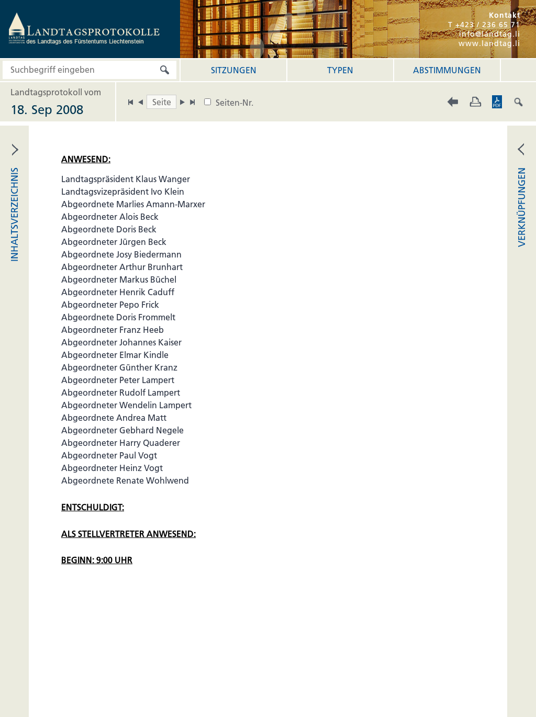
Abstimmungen (447, 70)
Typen (340, 70)
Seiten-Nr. (234, 102)
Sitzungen (233, 70)
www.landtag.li (489, 43)
